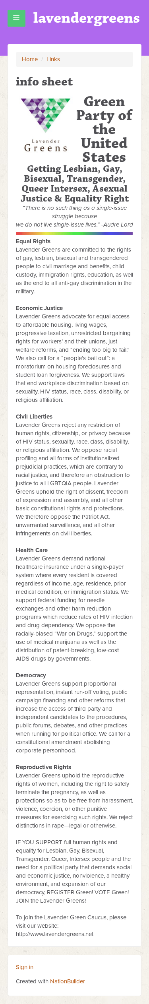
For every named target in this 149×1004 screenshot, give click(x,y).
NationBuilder (67, 981)
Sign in (24, 967)
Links (53, 59)
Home (30, 59)
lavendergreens (86, 18)
